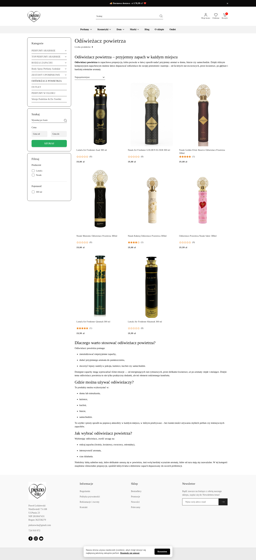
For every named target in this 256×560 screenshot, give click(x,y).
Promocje (135, 496)
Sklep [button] (134, 483)
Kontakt (83, 507)
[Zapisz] (223, 501)
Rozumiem (162, 552)
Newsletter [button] (188, 483)
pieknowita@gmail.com (39, 525)
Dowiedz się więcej (129, 553)
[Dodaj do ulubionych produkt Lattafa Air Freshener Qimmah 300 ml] (121, 258)
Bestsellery (136, 491)
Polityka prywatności (90, 496)
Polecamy (135, 507)
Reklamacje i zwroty (89, 502)
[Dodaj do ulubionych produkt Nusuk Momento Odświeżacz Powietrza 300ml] (121, 172)
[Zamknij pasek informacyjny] (227, 3)
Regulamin (85, 491)
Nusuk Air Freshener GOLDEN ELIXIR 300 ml (149, 150)
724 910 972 (34, 530)
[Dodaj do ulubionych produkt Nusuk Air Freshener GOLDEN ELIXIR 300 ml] (172, 86)
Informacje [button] (86, 483)
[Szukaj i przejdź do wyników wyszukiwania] (161, 16)
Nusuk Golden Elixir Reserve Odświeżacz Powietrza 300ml (202, 151)
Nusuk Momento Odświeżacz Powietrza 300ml (96, 236)
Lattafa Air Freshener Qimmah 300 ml (93, 322)
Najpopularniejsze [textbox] (82, 77)
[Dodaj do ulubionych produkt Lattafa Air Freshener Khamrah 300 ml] (172, 258)
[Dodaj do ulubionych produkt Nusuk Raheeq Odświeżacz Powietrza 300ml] (172, 172)
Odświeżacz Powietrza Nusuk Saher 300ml (198, 236)
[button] (135, 29)
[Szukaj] (65, 120)
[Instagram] (36, 538)
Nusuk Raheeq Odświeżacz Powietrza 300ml (147, 236)
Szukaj (49, 143)
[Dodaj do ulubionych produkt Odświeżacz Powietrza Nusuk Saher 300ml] (223, 172)
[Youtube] (41, 538)
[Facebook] (30, 538)
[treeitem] (49, 51)
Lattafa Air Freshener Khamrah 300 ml (145, 322)
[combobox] (90, 77)
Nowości (135, 502)
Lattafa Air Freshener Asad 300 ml (91, 150)
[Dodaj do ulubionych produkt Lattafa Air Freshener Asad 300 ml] (121, 86)
